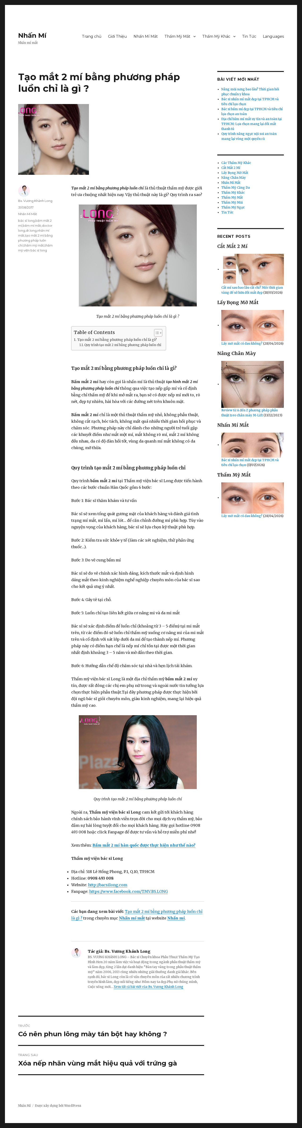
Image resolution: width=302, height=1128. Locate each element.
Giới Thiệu (117, 36)
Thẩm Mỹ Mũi (232, 203)
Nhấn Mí (32, 35)
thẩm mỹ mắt (34, 245)
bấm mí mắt (32, 225)
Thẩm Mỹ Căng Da (235, 188)
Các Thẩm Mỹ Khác (236, 163)
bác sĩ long (26, 220)
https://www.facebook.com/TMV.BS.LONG (128, 891)
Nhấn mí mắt (132, 918)
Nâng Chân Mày (233, 178)
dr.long (31, 230)
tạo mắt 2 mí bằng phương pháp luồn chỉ (35, 240)
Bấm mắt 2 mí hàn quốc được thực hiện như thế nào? (143, 845)
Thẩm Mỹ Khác (216, 36)
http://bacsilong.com (107, 884)
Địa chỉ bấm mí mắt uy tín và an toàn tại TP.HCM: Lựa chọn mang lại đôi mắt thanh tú (251, 124)
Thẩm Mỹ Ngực (233, 207)
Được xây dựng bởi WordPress (58, 1106)
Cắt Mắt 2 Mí (230, 168)
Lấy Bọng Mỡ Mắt (234, 173)
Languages (273, 36)
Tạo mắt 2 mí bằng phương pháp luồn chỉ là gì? (117, 340)
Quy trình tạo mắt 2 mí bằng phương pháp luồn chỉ (122, 345)
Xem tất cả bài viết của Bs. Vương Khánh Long (148, 987)
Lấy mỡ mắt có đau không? (242, 344)
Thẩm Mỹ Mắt (177, 36)
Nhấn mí (176, 918)
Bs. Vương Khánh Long (35, 201)
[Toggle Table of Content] (156, 333)
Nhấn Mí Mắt (146, 36)
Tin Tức (249, 36)
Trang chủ (91, 36)
